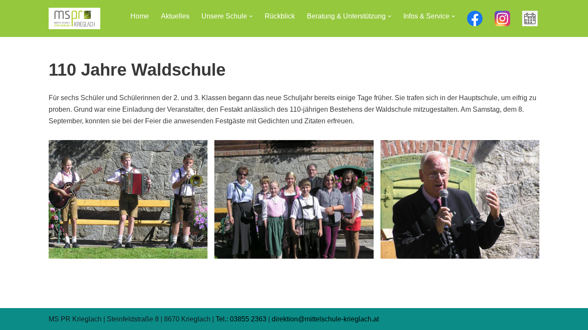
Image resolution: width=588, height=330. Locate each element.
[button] (251, 16)
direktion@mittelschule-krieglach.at (325, 319)
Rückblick (280, 16)
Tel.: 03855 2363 (241, 319)
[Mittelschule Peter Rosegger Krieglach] (74, 18)
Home (139, 16)
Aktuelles (175, 16)
